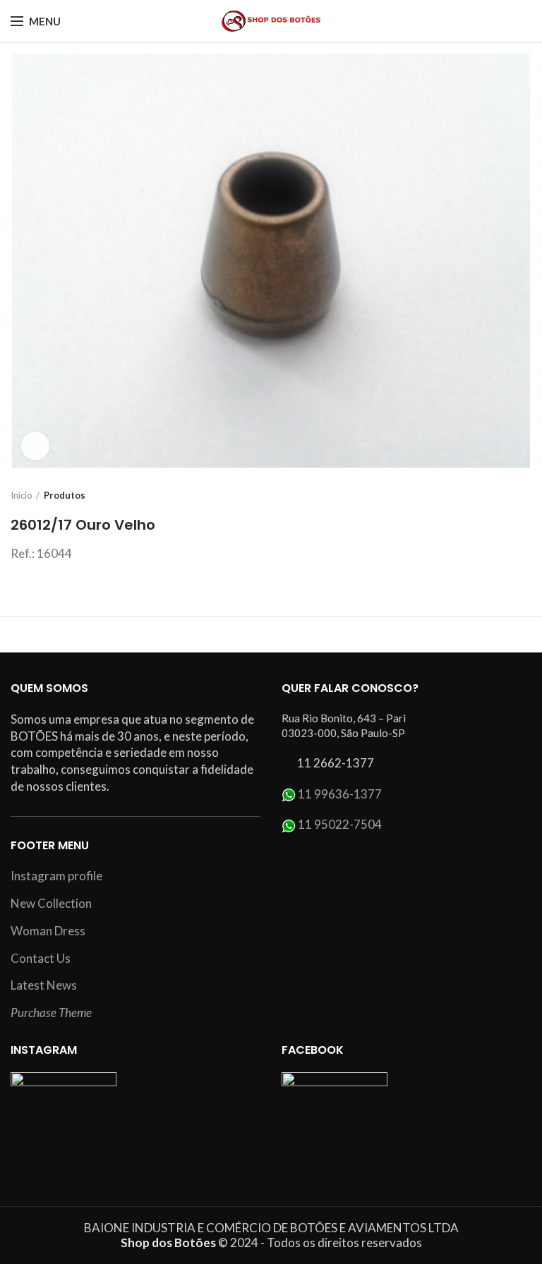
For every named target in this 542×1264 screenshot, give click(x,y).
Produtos (64, 495)
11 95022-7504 (340, 824)
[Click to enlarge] (35, 446)
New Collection (51, 903)
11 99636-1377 (340, 793)
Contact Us (41, 958)
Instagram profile (56, 875)
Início (21, 495)
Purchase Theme (51, 1012)
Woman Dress (48, 930)
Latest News (44, 985)
